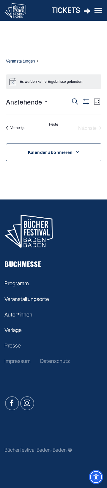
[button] (98, 10)
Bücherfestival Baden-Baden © (38, 450)
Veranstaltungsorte (26, 299)
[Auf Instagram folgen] (27, 403)
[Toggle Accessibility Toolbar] (96, 477)
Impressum (17, 361)
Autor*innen (18, 314)
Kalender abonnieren (50, 152)
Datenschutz (55, 361)
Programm (16, 283)
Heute (53, 124)
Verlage (13, 330)
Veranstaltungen (20, 60)
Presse (12, 345)
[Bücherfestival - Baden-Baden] (20, 10)
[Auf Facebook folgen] (12, 403)
